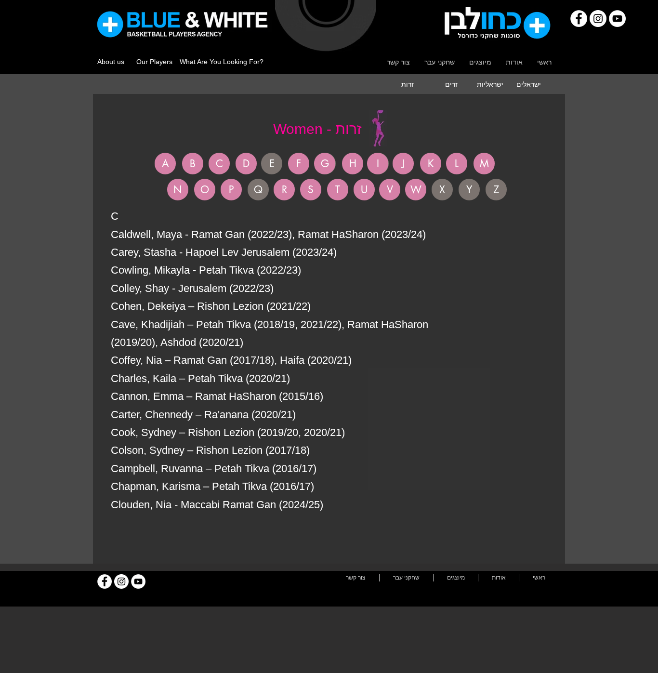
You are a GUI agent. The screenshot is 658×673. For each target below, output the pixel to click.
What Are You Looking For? (221, 62)
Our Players (154, 62)
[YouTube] (617, 18)
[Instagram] (598, 18)
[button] (271, 163)
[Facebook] (578, 18)
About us (110, 62)
